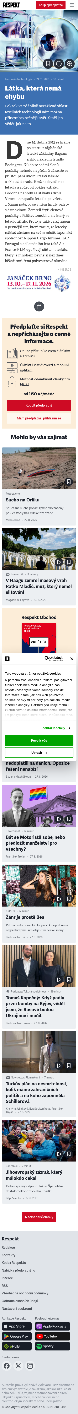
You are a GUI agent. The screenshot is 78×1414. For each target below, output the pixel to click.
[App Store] (17, 1326)
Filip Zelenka (13, 1198)
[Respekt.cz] (11, 4)
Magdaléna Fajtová (17, 600)
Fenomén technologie (18, 79)
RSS (5, 1286)
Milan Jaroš (13, 520)
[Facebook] (7, 1369)
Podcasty (16, 991)
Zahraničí (11, 1166)
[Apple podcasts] (52, 1326)
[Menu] (72, 5)
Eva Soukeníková (40, 1108)
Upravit (36, 752)
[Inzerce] (39, 282)
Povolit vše (39, 740)
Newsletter (17, 1077)
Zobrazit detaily (53, 728)
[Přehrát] (59, 562)
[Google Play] (17, 1336)
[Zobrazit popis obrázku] (59, 64)
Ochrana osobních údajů (20, 1301)
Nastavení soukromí (17, 1309)
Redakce (8, 1248)
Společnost (13, 831)
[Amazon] (17, 1346)
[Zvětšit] (39, 41)
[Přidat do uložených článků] (69, 482)
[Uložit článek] (48, 64)
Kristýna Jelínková (17, 1108)
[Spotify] (52, 1346)
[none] (70, 64)
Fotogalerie (13, 493)
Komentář (17, 574)
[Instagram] (30, 1369)
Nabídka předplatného (18, 1270)
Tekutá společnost (35, 991)
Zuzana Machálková (18, 776)
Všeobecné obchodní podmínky (25, 1293)
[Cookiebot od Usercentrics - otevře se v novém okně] (46, 659)
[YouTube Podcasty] (52, 1336)
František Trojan (16, 856)
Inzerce (7, 1278)
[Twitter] (18, 1369)
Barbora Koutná (16, 937)
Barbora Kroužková (18, 1023)
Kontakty (8, 1255)
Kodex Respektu (14, 1263)
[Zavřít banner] (71, 658)
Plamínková (33, 1077)
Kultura (10, 911)
